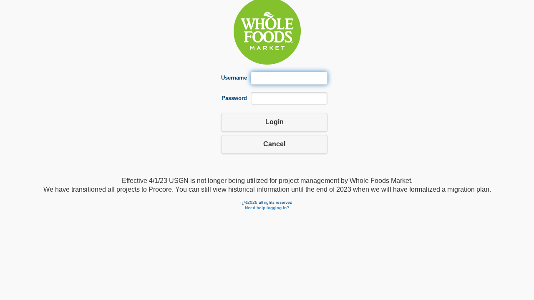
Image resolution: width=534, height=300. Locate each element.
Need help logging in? (267, 207)
